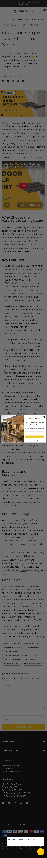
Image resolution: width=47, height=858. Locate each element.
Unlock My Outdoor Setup (34, 436)
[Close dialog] (44, 417)
